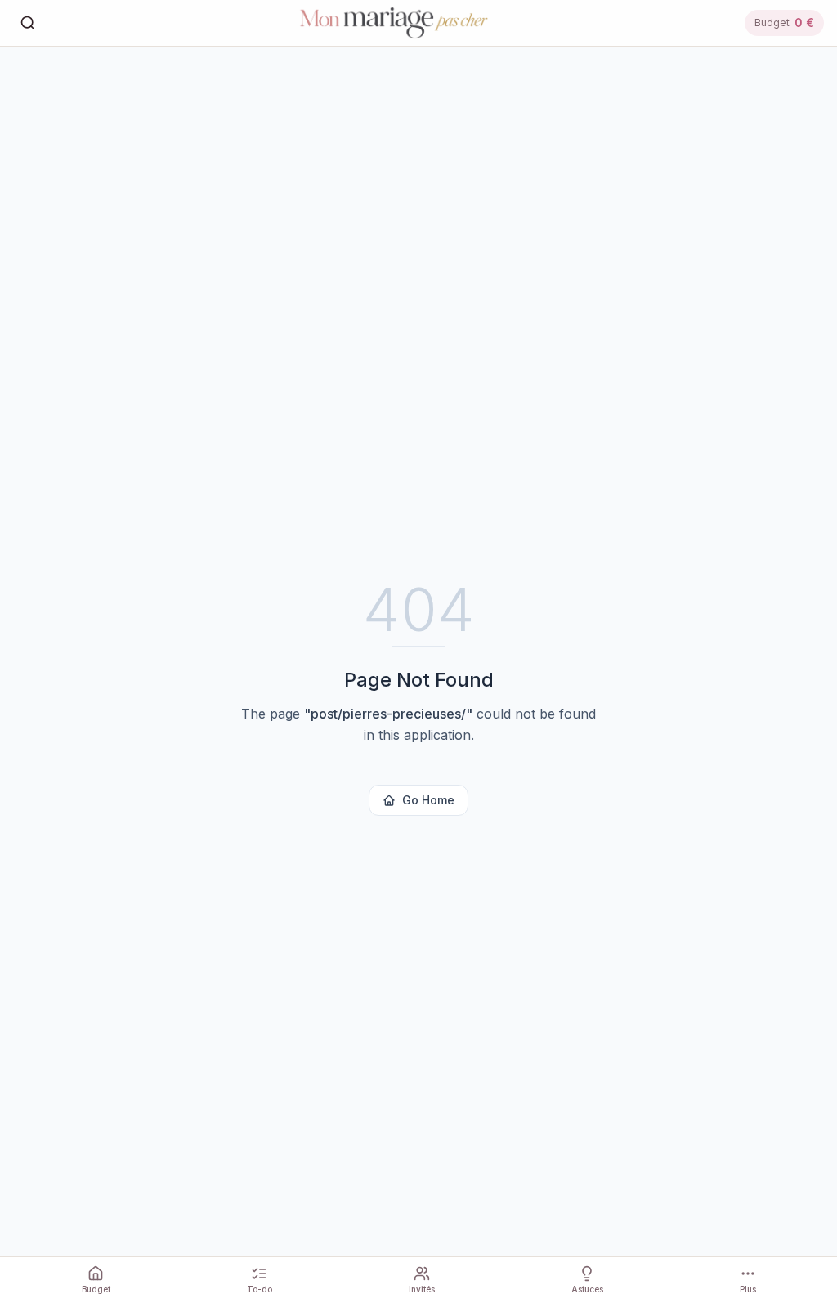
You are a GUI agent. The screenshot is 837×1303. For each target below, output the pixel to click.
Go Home (428, 800)
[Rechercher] (28, 23)
